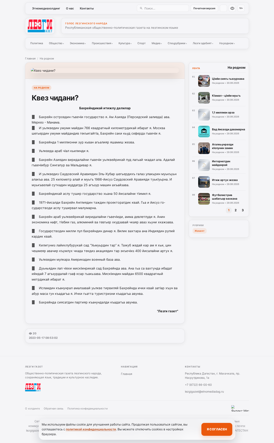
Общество (56, 43)
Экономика (78, 43)
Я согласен (217, 429)
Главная (30, 58)
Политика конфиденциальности (87, 408)
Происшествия (102, 43)
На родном (227, 43)
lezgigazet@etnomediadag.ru (204, 391)
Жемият (200, 230)
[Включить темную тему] (223, 8)
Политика (36, 43)
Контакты (87, 8)
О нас (70, 8)
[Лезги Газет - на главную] (40, 26)
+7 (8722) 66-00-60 (198, 384)
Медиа (157, 43)
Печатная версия (204, 8)
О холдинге (32, 408)
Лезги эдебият (203, 43)
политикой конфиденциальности (91, 429)
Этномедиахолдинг (46, 8)
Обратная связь (53, 408)
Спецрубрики (177, 43)
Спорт (141, 43)
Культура (125, 43)
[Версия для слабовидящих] (232, 8)
